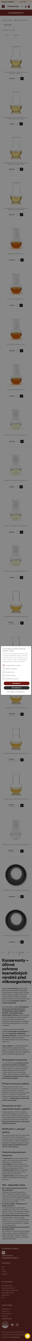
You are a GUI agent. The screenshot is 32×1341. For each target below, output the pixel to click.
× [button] (28, 648)
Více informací (21, 661)
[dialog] (16, 670)
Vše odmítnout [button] (17, 687)
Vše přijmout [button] (16, 683)
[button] (16, 692)
